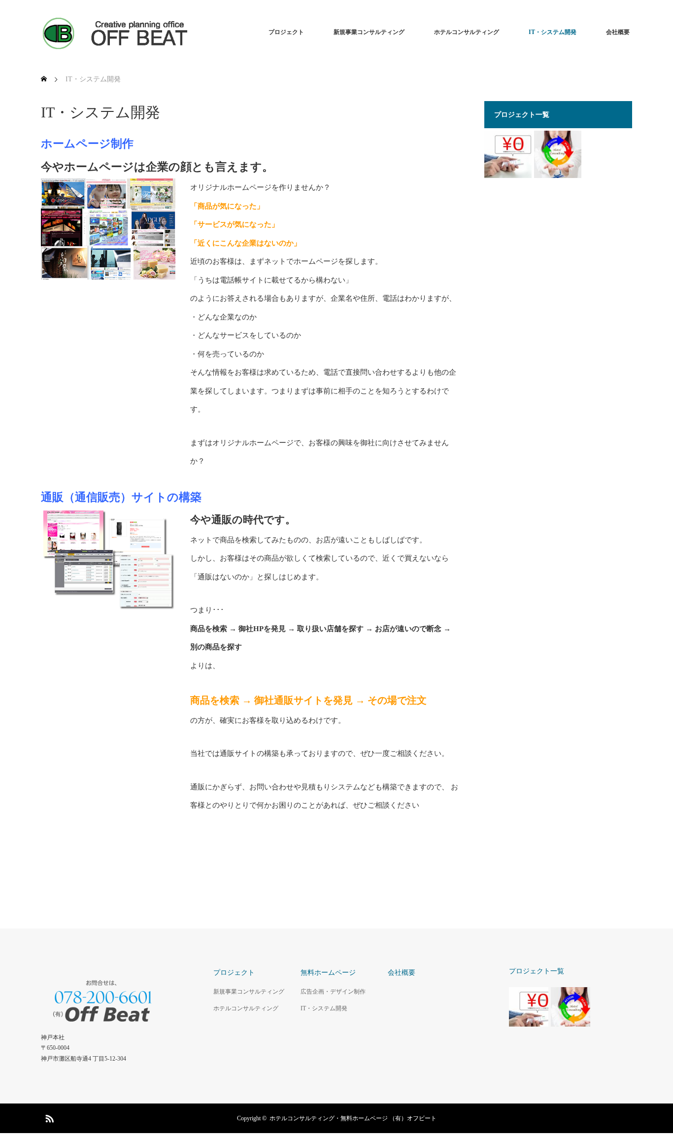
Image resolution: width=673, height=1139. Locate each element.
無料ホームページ (328, 972)
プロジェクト (286, 32)
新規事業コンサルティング (369, 32)
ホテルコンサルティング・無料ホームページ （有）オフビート (353, 1118)
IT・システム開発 (552, 32)
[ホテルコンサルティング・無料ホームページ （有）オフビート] (115, 32)
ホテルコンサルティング (466, 32)
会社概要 (618, 32)
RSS (48, 1116)
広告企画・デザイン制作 (333, 991)
